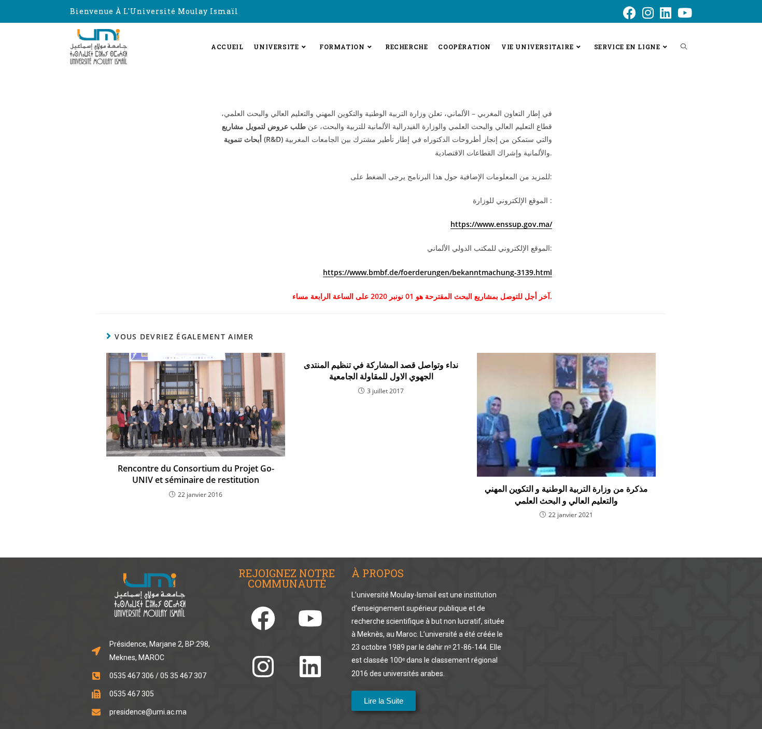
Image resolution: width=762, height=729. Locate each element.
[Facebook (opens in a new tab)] (629, 12)
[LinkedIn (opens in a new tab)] (665, 12)
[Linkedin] (310, 666)
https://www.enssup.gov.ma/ (501, 224)
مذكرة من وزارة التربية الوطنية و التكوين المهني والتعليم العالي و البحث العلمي (566, 494)
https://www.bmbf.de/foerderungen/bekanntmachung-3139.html (437, 272)
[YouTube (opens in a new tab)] (683, 12)
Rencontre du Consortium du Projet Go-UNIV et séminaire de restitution (196, 474)
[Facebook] (263, 618)
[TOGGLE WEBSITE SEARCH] (683, 46)
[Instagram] (263, 666)
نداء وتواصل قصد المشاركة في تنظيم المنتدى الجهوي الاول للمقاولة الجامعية (381, 370)
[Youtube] (310, 618)
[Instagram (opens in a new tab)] (648, 12)
